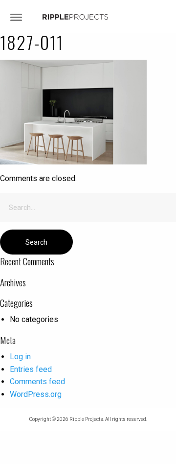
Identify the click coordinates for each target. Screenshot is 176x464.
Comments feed (37, 381)
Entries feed (31, 369)
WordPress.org (36, 394)
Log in (20, 356)
